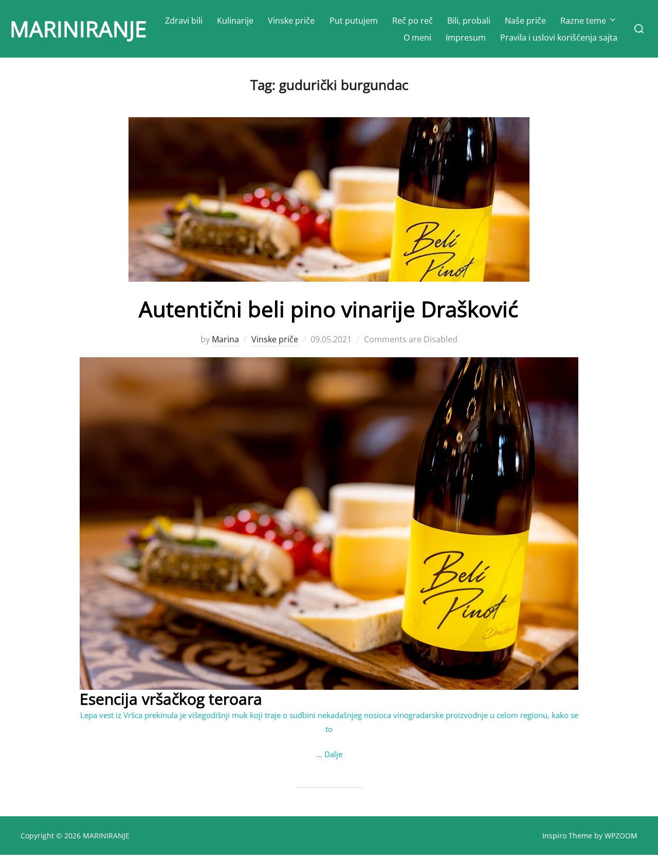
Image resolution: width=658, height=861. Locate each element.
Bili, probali (468, 20)
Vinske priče (291, 20)
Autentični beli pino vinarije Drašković (328, 308)
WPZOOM (621, 835)
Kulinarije (235, 20)
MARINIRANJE (78, 28)
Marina (225, 339)
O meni (417, 37)
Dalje (333, 754)
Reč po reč (412, 20)
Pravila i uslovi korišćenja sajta (558, 37)
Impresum (466, 37)
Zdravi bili (184, 20)
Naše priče (525, 20)
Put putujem (354, 20)
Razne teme (583, 20)
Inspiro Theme (567, 835)
